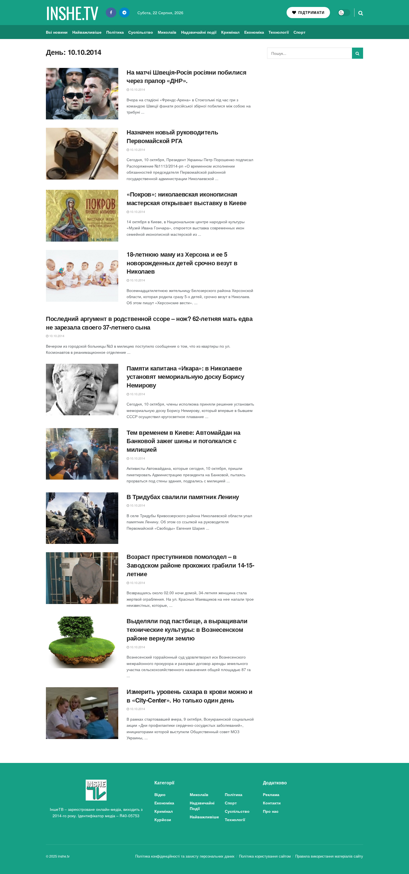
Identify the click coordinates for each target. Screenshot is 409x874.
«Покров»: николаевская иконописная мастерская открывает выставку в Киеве (187, 198)
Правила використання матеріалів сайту (329, 856)
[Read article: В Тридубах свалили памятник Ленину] (82, 518)
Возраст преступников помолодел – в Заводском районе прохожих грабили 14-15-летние (190, 565)
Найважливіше (87, 32)
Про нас (271, 811)
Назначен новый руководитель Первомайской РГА (172, 136)
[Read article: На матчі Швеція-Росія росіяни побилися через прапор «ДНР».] (82, 94)
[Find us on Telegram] (124, 13)
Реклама (271, 794)
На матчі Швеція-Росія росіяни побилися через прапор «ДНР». (186, 76)
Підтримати (310, 12)
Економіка (254, 32)
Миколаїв (167, 32)
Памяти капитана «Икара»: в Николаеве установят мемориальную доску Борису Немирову (185, 377)
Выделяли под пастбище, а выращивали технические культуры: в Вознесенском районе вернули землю (187, 629)
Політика (115, 32)
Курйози (162, 819)
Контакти (272, 803)
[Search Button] (360, 12)
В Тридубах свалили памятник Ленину (183, 496)
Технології (278, 32)
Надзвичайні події (198, 32)
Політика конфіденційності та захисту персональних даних (185, 856)
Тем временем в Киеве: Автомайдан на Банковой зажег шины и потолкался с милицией (183, 441)
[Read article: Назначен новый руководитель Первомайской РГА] (82, 154)
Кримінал (230, 32)
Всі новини (57, 32)
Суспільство (140, 32)
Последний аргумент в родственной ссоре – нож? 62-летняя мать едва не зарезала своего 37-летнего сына (149, 323)
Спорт (299, 32)
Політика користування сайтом (265, 856)
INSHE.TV (72, 12)
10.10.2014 (137, 89)
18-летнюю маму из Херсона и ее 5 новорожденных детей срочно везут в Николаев (182, 263)
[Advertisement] (315, 104)
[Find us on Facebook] (111, 13)
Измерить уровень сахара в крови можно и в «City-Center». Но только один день (190, 695)
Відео (160, 794)
